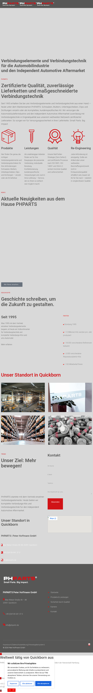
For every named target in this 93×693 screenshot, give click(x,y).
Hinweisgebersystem (36, 645)
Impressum (7, 645)
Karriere (54, 607)
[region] (29, 674)
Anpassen (13, 683)
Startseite (54, 592)
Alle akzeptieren (43, 683)
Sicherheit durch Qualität (60, 602)
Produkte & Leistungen (59, 597)
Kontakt (54, 611)
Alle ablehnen (27, 683)
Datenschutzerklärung (20, 645)
